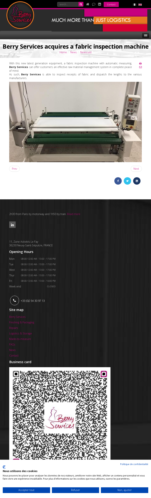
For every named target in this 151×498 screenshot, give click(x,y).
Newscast (86, 52)
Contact (111, 4)
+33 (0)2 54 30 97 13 (33, 301)
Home (63, 52)
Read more (73, 214)
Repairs (13, 328)
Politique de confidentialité (134, 464)
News (73, 52)
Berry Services (17, 317)
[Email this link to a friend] (140, 67)
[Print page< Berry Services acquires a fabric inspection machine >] (140, 63)
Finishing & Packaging (21, 322)
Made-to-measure (20, 339)
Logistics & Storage (20, 333)
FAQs (12, 344)
